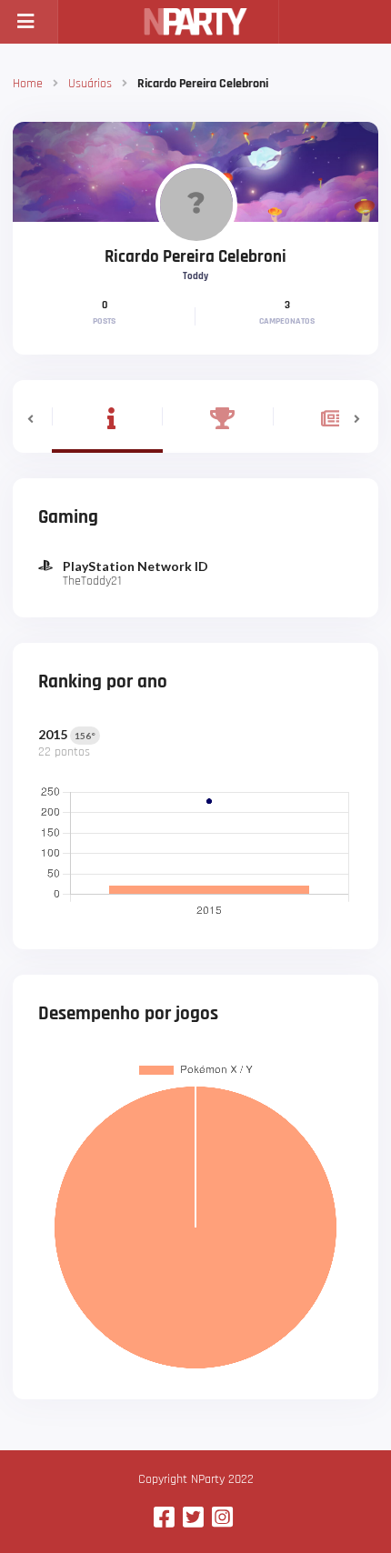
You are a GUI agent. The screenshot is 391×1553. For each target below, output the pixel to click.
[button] (32, 416)
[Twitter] (193, 1519)
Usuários (90, 83)
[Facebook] (164, 1519)
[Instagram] (222, 1519)
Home (28, 83)
